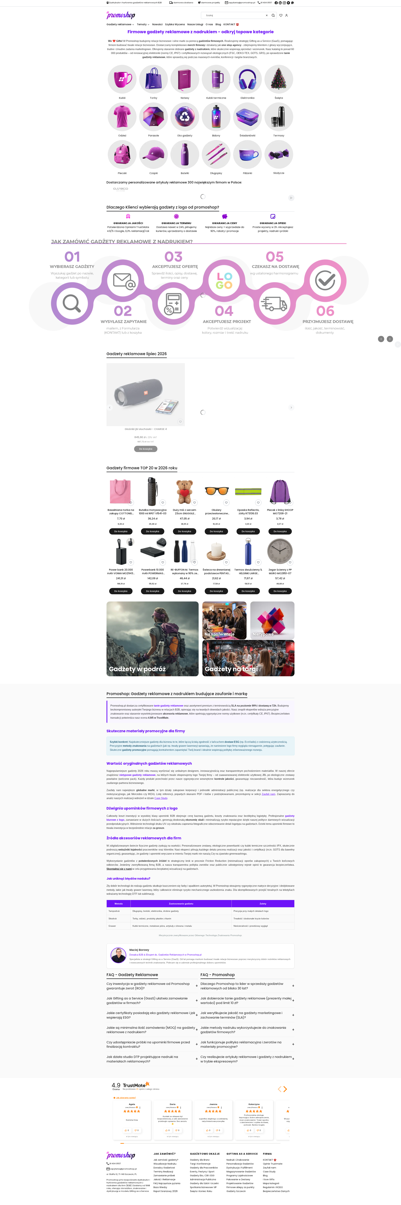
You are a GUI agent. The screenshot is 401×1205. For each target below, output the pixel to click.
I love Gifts (268, 1179)
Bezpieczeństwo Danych (276, 1191)
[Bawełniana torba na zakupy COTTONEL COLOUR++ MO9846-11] (121, 492)
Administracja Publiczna (203, 1179)
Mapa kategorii (271, 1183)
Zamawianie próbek (164, 1175)
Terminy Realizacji (163, 1171)
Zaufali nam (269, 1167)
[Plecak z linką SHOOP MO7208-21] (280, 492)
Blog (265, 1175)
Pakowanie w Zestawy (238, 1179)
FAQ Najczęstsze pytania (167, 1183)
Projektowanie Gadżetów (240, 1183)
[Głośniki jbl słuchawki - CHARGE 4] (146, 394)
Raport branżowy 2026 (166, 1191)
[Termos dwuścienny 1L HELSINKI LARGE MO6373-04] (248, 552)
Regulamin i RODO (273, 1187)
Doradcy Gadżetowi (164, 1167)
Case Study (269, 1171)
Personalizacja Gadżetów (240, 1163)
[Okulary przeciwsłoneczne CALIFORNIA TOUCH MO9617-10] (216, 492)
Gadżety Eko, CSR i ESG (202, 1175)
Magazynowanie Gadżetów (241, 1171)
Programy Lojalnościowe (240, 1175)
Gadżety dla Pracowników (204, 1167)
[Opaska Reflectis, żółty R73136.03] (248, 492)
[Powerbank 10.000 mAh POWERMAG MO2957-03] (152, 552)
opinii (147, 1089)
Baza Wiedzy (160, 1187)
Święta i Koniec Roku (201, 1191)
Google (119, 231)
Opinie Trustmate (272, 1163)
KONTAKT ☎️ (269, 1159)
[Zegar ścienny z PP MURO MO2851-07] (280, 552)
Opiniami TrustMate (137, 227)
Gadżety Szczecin (236, 1191)
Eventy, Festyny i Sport (202, 1171)
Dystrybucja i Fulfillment (240, 1167)
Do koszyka (145, 448)
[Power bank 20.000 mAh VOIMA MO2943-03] (121, 552)
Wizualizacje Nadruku (165, 1163)
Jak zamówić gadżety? (166, 1159)
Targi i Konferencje (200, 1163)
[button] (273, 15)
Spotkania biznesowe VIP (203, 1187)
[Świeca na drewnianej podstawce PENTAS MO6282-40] (216, 552)
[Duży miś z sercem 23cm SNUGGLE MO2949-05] (184, 492)
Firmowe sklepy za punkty (240, 1187)
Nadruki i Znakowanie (238, 1159)
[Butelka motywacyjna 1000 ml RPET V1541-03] (152, 492)
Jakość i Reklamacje (164, 1179)
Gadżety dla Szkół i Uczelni (204, 1183)
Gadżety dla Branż (199, 1159)
